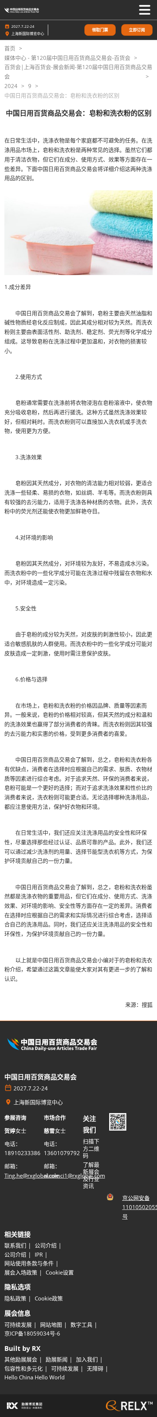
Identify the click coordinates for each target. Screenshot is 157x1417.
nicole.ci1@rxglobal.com (74, 1175)
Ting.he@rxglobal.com (32, 1175)
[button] (100, 30)
